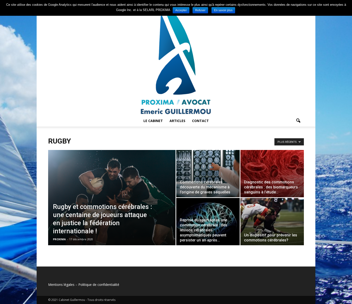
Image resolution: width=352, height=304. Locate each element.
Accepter (181, 10)
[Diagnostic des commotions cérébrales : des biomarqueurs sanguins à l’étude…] (272, 173)
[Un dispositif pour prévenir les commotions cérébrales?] (272, 221)
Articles (177, 120)
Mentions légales (61, 284)
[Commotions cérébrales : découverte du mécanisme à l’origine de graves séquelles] (208, 173)
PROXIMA (59, 239)
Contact (200, 120)
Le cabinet (153, 120)
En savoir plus (223, 10)
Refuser (200, 10)
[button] (298, 121)
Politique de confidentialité (98, 284)
